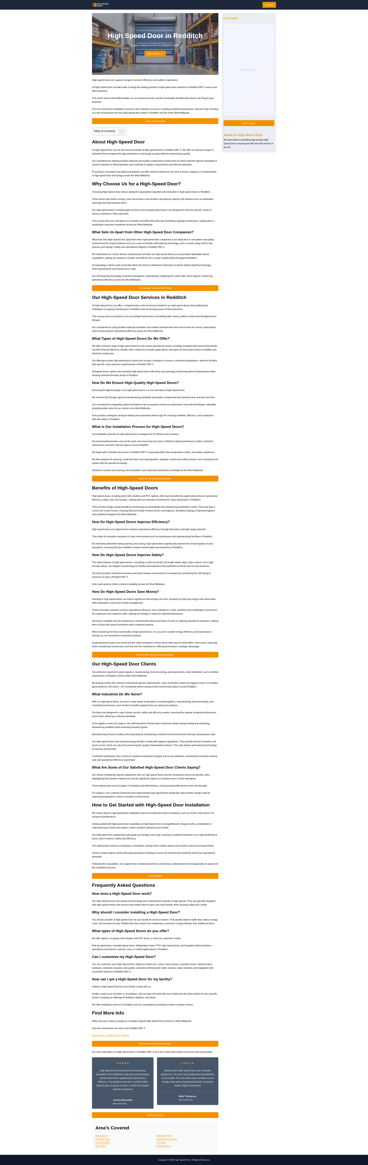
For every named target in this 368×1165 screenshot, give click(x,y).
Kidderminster (102, 1142)
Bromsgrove (98, 1035)
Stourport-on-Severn (166, 1139)
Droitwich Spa (113, 1035)
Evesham (161, 1142)
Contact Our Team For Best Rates (155, 288)
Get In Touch (249, 123)
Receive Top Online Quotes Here (155, 478)
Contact (269, 5)
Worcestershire (164, 1136)
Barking (125, 1035)
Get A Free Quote (155, 1115)
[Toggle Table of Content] (120, 131)
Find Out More (155, 876)
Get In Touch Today (155, 121)
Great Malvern (163, 1146)
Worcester (100, 1146)
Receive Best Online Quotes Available (155, 655)
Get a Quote (153, 53)
